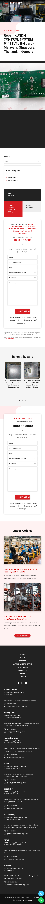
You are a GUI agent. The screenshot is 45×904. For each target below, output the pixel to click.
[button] (40, 4)
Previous (3, 104)
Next (41, 104)
